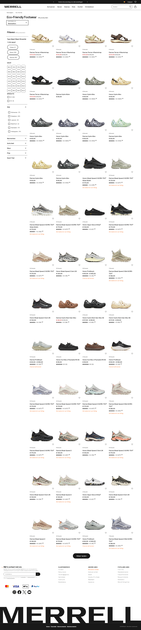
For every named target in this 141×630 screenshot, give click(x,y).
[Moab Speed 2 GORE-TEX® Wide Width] (94, 161)
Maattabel (91, 579)
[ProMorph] (94, 254)
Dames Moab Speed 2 (64, 450)
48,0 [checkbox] (14, 90)
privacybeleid (23, 577)
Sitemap (48, 626)
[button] (17, 38)
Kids (73, 7)
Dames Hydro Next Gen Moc (66, 318)
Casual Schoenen (123, 574)
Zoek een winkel (93, 572)
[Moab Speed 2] (68, 434)
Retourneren (62, 572)
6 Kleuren (58, 447)
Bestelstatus (62, 582)
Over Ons (121, 569)
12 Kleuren (111, 175)
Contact (60, 569)
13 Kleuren (85, 268)
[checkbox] (17, 97)
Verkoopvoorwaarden (31, 577)
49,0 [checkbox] (18, 90)
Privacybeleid (53, 626)
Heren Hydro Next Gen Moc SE (93, 318)
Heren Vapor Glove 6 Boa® (91, 225)
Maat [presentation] (9, 63)
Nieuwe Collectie (123, 577)
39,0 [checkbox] (14, 72)
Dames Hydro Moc (89, 136)
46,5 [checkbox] (23, 86)
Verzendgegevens (63, 574)
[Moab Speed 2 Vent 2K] (68, 254)
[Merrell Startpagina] (13, 7)
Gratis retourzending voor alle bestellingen (58, 2)
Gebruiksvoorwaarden (11, 578)
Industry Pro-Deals (93, 577)
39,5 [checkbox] (18, 72)
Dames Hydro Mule (63, 94)
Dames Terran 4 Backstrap (39, 52)
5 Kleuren (32, 49)
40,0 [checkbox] (23, 72)
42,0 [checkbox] (23, 76)
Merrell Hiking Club (123, 582)
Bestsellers (121, 579)
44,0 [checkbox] (23, 81)
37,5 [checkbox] (18, 67)
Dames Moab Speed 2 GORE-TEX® (121, 178)
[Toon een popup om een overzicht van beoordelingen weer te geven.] (43, 57)
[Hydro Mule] (68, 77)
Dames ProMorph (36, 360)
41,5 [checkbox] (18, 76)
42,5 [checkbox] (9, 81)
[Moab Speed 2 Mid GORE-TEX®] (121, 254)
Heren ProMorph (88, 271)
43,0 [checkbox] (14, 81)
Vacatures (91, 582)
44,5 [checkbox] (9, 86)
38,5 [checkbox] (9, 72)
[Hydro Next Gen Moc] (68, 301)
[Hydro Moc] (94, 77)
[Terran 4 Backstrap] (42, 36)
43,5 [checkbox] (18, 81)
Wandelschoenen (123, 572)
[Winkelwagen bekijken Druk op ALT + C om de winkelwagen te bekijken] (135, 7)
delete (90, 574)
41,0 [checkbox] (14, 76)
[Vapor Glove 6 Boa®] (94, 208)
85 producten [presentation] (43, 18)
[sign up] (38, 574)
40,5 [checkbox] (9, 76)
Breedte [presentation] (10, 94)
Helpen (130, 2)
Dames (67, 7)
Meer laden (82, 556)
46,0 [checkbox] (18, 86)
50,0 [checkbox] (23, 90)
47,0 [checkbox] (9, 90)
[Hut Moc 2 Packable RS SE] (68, 343)
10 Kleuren (32, 357)
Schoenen (51, 7)
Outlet (80, 7)
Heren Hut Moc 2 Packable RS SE (68, 360)
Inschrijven (61, 579)
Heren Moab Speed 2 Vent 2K (66, 271)
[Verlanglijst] (135, 2)
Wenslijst (53, 46)
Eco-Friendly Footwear (22, 17)
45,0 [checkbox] (14, 86)
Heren (59, 7)
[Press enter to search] (130, 7)
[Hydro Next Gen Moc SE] (94, 301)
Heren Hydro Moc (88, 94)
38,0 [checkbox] (23, 67)
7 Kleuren (111, 268)
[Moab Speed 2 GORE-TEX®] (121, 161)
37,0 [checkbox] (14, 67)
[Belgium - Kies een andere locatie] (124, 2)
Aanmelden (61, 577)
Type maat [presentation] (11, 42)
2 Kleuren (32, 222)
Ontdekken (89, 7)
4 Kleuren (85, 91)
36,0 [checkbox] (9, 67)
